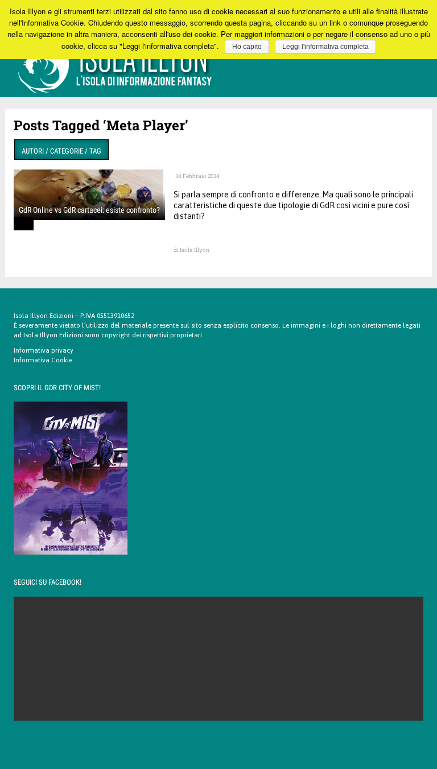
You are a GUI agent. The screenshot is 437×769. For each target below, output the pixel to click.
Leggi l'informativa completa (325, 47)
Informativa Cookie (43, 360)
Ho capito (247, 47)
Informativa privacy (43, 350)
